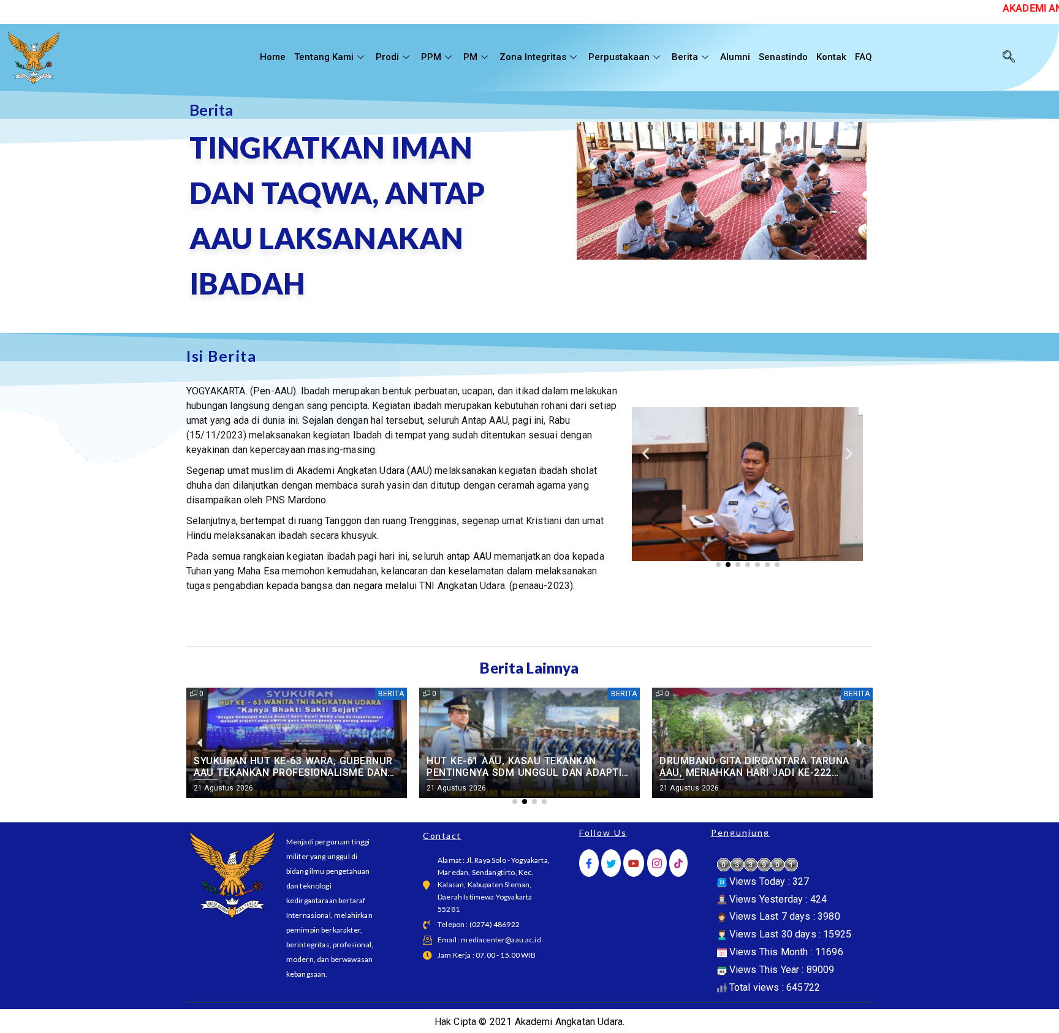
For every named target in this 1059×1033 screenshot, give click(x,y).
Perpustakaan (619, 56)
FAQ (863, 56)
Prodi (387, 56)
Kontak (831, 56)
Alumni (735, 56)
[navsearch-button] (1009, 58)
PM (470, 56)
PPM (431, 56)
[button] (645, 453)
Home (273, 56)
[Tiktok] (678, 863)
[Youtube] (633, 863)
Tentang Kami (324, 56)
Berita (685, 56)
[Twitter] (611, 863)
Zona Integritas (532, 56)
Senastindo (783, 56)
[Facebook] (589, 863)
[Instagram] (657, 863)
